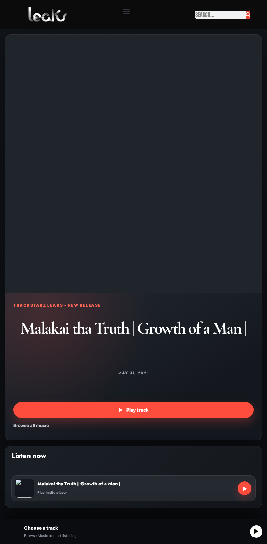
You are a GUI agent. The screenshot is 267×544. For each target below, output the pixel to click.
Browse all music (31, 425)
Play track (133, 410)
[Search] (248, 15)
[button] (126, 11)
